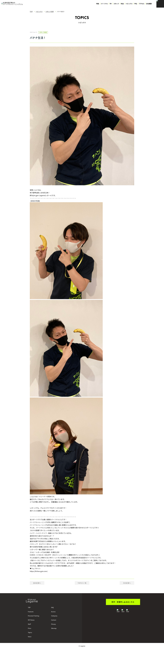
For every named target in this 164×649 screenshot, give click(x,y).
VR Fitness (31, 620)
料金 (122, 4)
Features (31, 611)
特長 (97, 4)
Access (53, 611)
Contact (53, 620)
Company (54, 615)
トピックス (129, 4)
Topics (30, 632)
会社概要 (149, 4)
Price (29, 628)
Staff (29, 624)
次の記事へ (127, 583)
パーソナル (104, 4)
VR (111, 4)
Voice (29, 636)
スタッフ (116, 4)
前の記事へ (37, 583)
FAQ (135, 4)
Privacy (53, 624)
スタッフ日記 (43, 32)
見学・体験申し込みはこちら (123, 602)
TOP (29, 607)
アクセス (141, 4)
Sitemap (53, 628)
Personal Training (33, 615)
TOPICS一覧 (82, 583)
